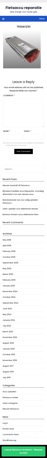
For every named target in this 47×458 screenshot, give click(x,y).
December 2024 (10, 291)
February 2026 (9, 251)
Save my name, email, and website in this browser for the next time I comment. (25, 144)
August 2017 (8, 366)
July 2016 (7, 377)
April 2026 (7, 245)
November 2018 (10, 360)
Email (27, 131)
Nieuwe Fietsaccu (11, 408)
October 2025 (9, 257)
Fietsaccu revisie (10, 397)
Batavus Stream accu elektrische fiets (20, 214)
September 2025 (10, 262)
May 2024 (7, 314)
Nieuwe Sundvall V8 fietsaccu (16, 185)
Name (6, 131)
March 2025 (8, 274)
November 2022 (10, 337)
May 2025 (7, 268)
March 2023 (8, 331)
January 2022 (9, 348)
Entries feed (8, 428)
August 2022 (8, 343)
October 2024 (9, 297)
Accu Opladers (9, 391)
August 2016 (8, 371)
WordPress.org (9, 440)
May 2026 (7, 239)
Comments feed (10, 434)
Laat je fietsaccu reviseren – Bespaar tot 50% (23, 451)
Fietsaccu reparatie (24, 7)
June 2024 (7, 308)
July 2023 (7, 325)
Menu (42, 18)
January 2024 (9, 320)
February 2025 (9, 280)
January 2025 (9, 285)
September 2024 (10, 303)
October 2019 (9, 354)
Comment (9, 95)
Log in (5, 423)
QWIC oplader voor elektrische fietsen (20, 208)
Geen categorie (10, 403)
